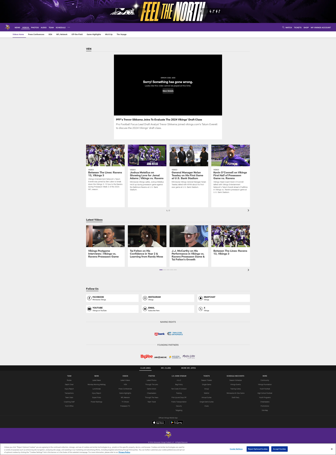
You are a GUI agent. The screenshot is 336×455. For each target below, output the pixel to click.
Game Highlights (125, 393)
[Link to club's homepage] (7, 27)
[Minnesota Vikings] (168, 434)
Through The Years (151, 397)
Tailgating (178, 410)
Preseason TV (125, 406)
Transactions (69, 393)
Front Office (69, 406)
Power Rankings (96, 402)
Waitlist (206, 393)
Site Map (265, 410)
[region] (168, 449)
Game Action (151, 389)
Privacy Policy (124, 452)
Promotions (265, 406)
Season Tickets (206, 380)
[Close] (332, 449)
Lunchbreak (97, 389)
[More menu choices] (69, 27)
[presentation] (249, 210)
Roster (69, 380)
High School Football (265, 393)
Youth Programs (265, 397)
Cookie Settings (236, 449)
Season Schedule (235, 380)
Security (179, 406)
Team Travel (152, 402)
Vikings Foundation (265, 384)
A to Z (179, 380)
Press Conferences (125, 389)
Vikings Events (235, 384)
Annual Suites (206, 397)
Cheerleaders (151, 393)
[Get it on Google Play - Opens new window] (176, 423)
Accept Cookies (279, 449)
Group (206, 389)
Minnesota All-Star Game (235, 393)
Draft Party (235, 397)
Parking (179, 393)
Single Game (206, 384)
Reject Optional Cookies (258, 449)
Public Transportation (179, 402)
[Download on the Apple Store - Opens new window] (158, 422)
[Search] (283, 27)
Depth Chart (69, 384)
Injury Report (69, 389)
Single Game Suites (207, 402)
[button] (168, 91)
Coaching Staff (69, 402)
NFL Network (125, 397)
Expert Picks (96, 397)
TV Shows (125, 402)
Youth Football (265, 389)
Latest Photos (151, 380)
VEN (125, 384)
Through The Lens (151, 384)
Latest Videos (125, 380)
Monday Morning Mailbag (97, 384)
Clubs (206, 406)
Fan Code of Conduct (179, 389)
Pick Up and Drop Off (179, 397)
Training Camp (235, 389)
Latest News (96, 380)
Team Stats (69, 397)
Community (265, 380)
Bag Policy (179, 384)
